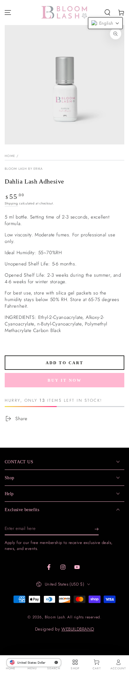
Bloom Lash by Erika (24, 169)
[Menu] (8, 12)
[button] (107, 12)
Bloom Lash (55, 617)
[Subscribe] (97, 529)
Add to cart (65, 362)
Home (10, 155)
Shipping (11, 203)
